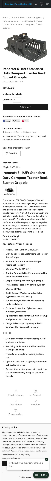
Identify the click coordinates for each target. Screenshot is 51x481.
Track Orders (15, 404)
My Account (35, 395)
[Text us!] (41, 475)
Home (5, 17)
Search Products (16, 395)
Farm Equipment (10, 21)
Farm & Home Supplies (31, 17)
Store (14, 17)
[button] (18, 4)
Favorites (35, 404)
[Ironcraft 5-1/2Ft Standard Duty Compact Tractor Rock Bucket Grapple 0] (25, 47)
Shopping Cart (15, 414)
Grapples (30, 24)
